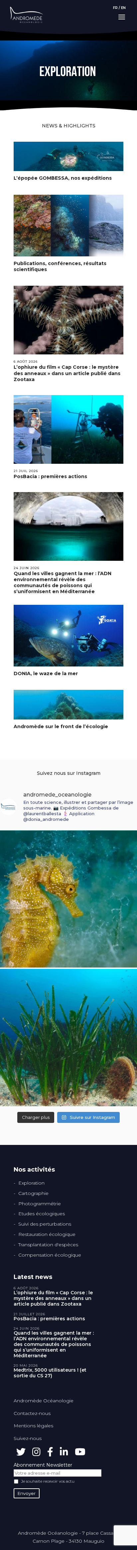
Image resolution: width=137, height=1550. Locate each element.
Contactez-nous (32, 1413)
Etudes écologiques (41, 1214)
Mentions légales (33, 1426)
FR (115, 8)
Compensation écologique (49, 1255)
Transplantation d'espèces (48, 1245)
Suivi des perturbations (44, 1224)
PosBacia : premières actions (50, 476)
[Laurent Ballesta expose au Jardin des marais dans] (68, 899)
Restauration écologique (46, 1234)
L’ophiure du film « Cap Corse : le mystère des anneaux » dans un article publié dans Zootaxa (67, 373)
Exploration (31, 1183)
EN (123, 8)
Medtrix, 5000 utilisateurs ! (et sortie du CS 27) (50, 1373)
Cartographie (33, 1193)
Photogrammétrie (39, 1204)
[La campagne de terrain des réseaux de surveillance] (68, 1037)
